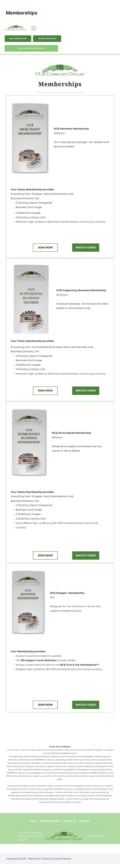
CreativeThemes (62, 858)
